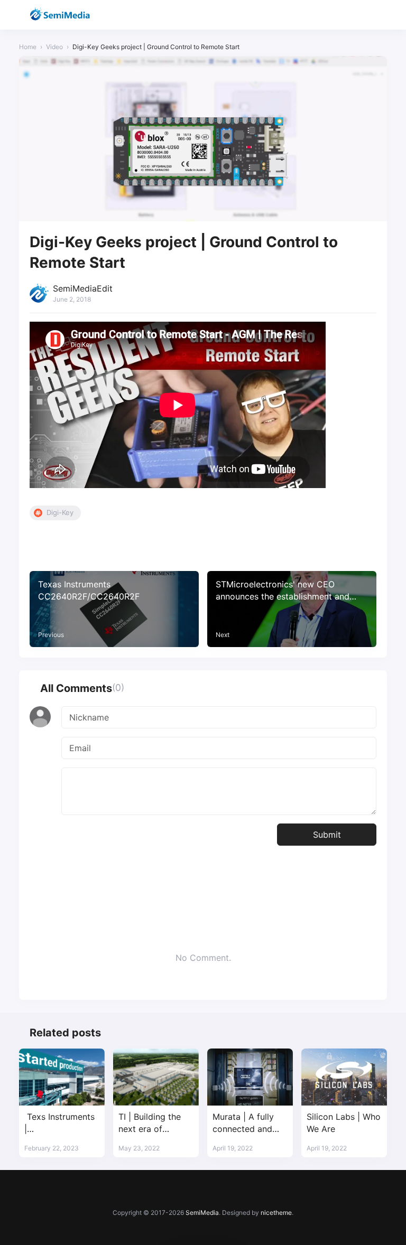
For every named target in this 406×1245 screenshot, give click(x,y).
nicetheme (276, 1212)
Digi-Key (60, 512)
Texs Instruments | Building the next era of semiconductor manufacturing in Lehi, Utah (61, 1123)
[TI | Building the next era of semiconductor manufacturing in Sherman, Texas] (156, 1077)
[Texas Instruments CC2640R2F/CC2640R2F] (114, 609)
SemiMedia (202, 1212)
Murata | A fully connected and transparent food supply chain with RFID (247, 1123)
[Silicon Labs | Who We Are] (344, 1077)
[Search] (351, 15)
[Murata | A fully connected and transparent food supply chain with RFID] (250, 1077)
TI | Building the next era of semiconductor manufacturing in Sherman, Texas (152, 1123)
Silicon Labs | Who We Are (344, 1122)
